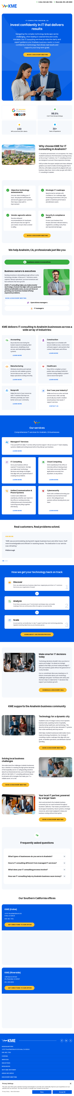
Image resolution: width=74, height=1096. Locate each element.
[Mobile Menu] (70, 6)
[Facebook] (61, 1040)
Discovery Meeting (9, 1077)
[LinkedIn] (66, 1040)
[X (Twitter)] (70, 1040)
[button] (3, 560)
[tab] (37, 262)
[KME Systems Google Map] (19, 112)
